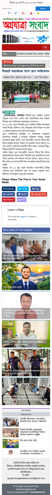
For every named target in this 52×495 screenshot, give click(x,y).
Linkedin (9, 194)
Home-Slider (11, 65)
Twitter (24, 188)
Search (43, 8)
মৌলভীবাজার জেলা (36, 65)
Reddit (23, 194)
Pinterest (9, 199)
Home (8, 61)
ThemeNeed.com (37, 492)
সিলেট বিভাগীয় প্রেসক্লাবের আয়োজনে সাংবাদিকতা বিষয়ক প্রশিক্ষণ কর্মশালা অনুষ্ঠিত (32, 432)
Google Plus (40, 194)
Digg (36, 188)
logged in (24, 216)
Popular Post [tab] (26, 414)
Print (22, 199)
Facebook (9, 188)
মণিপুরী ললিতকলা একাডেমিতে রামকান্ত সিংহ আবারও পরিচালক (24, 257)
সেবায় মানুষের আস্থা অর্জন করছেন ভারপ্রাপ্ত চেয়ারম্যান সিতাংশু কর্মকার (22, 343)
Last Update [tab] (26, 410)
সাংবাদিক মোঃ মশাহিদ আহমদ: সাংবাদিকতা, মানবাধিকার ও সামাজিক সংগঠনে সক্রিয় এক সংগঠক (23, 313)
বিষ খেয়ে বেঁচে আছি (12, 287)
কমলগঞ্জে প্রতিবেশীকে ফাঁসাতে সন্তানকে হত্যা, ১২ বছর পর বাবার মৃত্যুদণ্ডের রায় (26, 372)
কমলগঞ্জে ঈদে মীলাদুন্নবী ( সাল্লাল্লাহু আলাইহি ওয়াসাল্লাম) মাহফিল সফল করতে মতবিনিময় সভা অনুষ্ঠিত (25, 399)
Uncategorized (23, 65)
